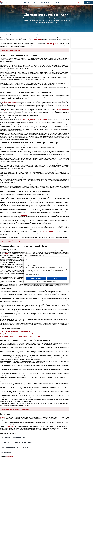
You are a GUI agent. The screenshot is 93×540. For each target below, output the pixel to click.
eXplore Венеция (16, 34)
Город (26, 2)
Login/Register (88, 2)
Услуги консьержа (55, 2)
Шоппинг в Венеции (27, 34)
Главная (2, 34)
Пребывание (44, 2)
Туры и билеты (34, 2)
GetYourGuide (9, 456)
